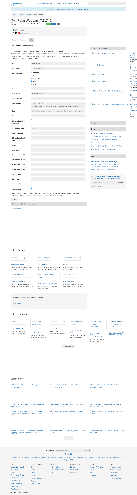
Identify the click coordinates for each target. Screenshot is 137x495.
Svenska (91, 457)
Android (35, 72)
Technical (23, 40)
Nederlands (62, 457)
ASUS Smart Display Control (48, 283)
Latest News (76, 4)
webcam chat (114, 167)
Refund (33, 481)
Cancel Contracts (37, 478)
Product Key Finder (18, 475)
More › (93, 123)
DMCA (33, 467)
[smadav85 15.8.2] (58, 322)
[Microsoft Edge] (98, 74)
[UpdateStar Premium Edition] (103, 53)
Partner (73, 467)
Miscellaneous (110, 149)
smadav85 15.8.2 (56, 328)
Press (92, 470)
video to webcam (114, 164)
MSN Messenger (110, 161)
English (14, 457)
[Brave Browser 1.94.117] (78, 323)
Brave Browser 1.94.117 (75, 331)
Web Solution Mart (23, 24)
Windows (36, 78)
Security (101, 146)
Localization (114, 473)
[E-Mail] (19, 33)
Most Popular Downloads (53, 4)
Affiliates (73, 473)
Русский (84, 457)
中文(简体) (113, 457)
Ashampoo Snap (17, 264)
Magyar (66, 460)
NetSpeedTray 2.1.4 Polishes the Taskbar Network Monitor (106, 405)
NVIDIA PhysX (42, 264)
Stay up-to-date (18, 304)
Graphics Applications (99, 143)
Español (28, 457)
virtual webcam (96, 167)
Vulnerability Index (57, 470)
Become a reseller (116, 470)
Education (94, 140)
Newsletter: (50, 450)
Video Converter (17, 483)
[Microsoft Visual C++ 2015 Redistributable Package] (110, 104)
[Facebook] (14, 33)
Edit (31, 40)
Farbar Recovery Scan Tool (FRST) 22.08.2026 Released (107, 432)
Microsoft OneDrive (133, 82)
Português (76, 457)
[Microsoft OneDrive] (100, 81)
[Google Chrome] (98, 65)
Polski (69, 457)
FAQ (32, 470)
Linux (34, 84)
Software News (56, 467)
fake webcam (95, 162)
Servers (108, 146)
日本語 (48, 457)
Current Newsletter (97, 186)
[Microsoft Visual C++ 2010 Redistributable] (107, 91)
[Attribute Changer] (72, 258)
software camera (102, 164)
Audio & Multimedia (98, 133)
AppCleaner (15, 489)
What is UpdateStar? (97, 467)
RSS (52, 473)
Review (14, 40)
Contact (33, 473)
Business (109, 133)
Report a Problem (24, 33)
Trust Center (35, 484)
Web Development (97, 149)
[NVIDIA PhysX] (44, 258)
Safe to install (19, 30)
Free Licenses (114, 475)
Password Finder (17, 478)
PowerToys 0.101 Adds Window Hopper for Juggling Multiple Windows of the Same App (28, 432)
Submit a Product (116, 478)
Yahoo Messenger (108, 169)
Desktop (107, 136)
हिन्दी (71, 460)
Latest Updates (67, 4)
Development (116, 136)
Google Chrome (133, 66)
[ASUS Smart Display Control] (48, 276)
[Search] (124, 3)
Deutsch (21, 457)
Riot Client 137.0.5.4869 (35, 331)
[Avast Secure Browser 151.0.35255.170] (98, 324)
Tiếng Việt (104, 457)
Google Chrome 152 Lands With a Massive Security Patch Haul (66, 405)
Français (35, 457)
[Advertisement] (49, 232)
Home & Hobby (113, 143)
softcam (93, 164)
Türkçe (97, 457)
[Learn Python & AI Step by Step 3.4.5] (118, 324)
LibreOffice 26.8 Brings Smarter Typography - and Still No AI (28, 405)
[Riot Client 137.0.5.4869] (39, 323)
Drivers (13, 472)
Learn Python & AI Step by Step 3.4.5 (116, 334)
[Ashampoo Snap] (18, 258)
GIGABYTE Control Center (21, 281)
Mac (34, 81)
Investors (93, 475)
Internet (94, 146)
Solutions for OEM (76, 470)
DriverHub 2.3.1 (17, 328)
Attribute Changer (70, 264)
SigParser (14, 486)
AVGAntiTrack (68, 281)
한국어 (54, 457)
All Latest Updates (68, 346)
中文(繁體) (121, 457)
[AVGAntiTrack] (70, 275)
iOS (33, 75)
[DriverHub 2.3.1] (18, 322)
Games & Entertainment (108, 140)
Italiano (42, 457)
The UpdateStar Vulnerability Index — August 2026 (68, 432)
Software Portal (115, 467)
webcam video (95, 169)
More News (68, 438)
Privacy (33, 475)
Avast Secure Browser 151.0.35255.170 (96, 335)
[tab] (15, 40)
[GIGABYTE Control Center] (22, 275)
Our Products (41, 4)
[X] (16, 33)
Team (92, 473)
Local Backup (15, 481)
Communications (97, 136)
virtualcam (105, 167)
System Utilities (117, 146)
